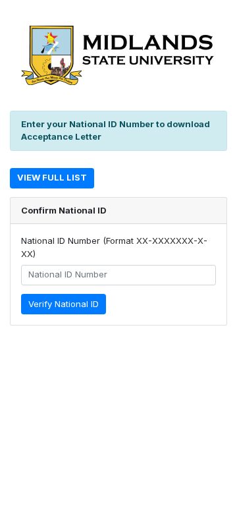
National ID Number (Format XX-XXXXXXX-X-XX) (114, 247)
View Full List (52, 177)
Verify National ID (63, 304)
